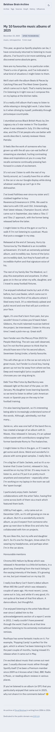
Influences (41, 9)
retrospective (15, 40)
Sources (19, 9)
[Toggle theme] (49, 5)
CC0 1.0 (36, 716)
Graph (25, 9)
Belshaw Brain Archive (16, 4)
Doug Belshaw (21, 710)
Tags (12, 9)
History (32, 9)
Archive (6, 9)
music (6, 40)
